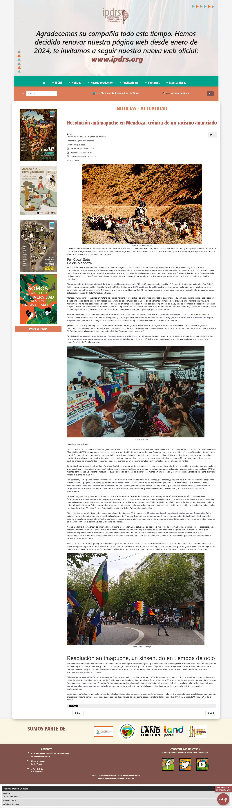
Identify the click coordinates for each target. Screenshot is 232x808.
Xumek (88, 530)
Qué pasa (80, 145)
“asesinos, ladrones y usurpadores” (98, 485)
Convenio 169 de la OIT (171, 314)
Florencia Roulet (111, 466)
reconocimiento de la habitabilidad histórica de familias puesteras (100, 284)
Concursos (153, 82)
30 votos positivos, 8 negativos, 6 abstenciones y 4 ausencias (176, 513)
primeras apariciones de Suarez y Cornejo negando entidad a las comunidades (113, 336)
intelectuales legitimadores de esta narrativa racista (94, 339)
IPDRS (58, 82)
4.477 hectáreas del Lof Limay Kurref (150, 287)
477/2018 (161, 328)
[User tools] (212, 135)
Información (88, 141)
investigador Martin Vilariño (82, 677)
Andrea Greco (122, 482)
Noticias (76, 82)
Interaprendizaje (180, 93)
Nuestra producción (101, 82)
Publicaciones (130, 82)
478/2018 (172, 328)
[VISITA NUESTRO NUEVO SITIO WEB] (223, 798)
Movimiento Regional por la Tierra (120, 93)
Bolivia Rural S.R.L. (127, 778)
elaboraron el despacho (84, 499)
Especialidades (177, 82)
